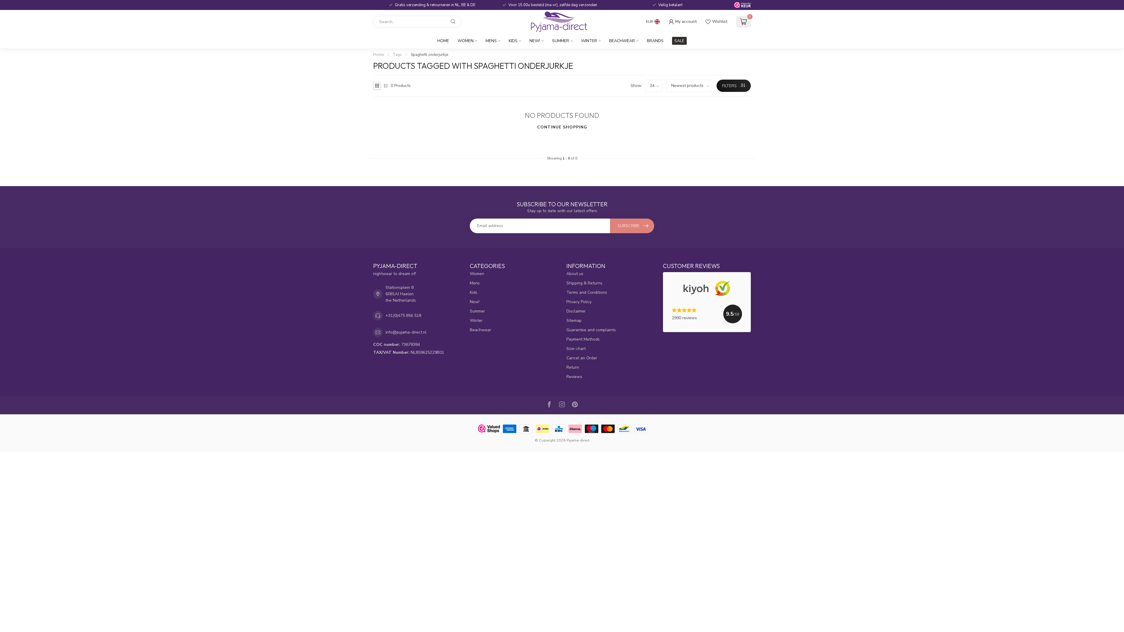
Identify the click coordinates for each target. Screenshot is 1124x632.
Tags (397, 54)
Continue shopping (562, 127)
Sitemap (574, 320)
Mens (491, 41)
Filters (730, 86)
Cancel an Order (581, 358)
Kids (513, 41)
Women (466, 41)
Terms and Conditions (586, 292)
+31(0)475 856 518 (403, 315)
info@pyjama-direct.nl (405, 332)
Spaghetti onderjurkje (429, 54)
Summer (560, 41)
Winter (589, 41)
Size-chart (576, 348)
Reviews (574, 376)
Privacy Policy (579, 302)
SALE (679, 41)
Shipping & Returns (584, 283)
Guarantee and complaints (591, 330)
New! (535, 41)
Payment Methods (583, 339)
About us (574, 273)
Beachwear (622, 41)
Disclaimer (576, 311)
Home (443, 41)
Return (572, 367)
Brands (655, 41)
